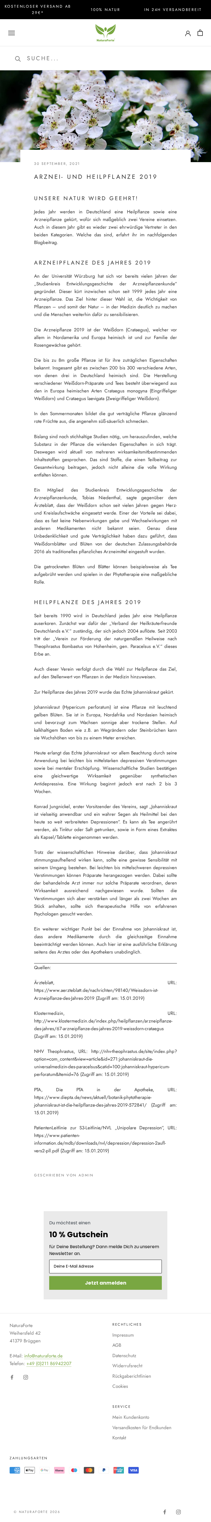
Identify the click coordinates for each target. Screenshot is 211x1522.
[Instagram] (25, 1376)
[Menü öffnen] (11, 32)
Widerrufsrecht (127, 1365)
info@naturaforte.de (43, 1355)
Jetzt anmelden (105, 1282)
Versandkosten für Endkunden (141, 1427)
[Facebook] (12, 1376)
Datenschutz (124, 1355)
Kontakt (119, 1437)
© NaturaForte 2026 (37, 1511)
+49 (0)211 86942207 (48, 1363)
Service (121, 1406)
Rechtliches (127, 1324)
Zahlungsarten (29, 1458)
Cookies (120, 1386)
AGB (116, 1345)
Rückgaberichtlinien (131, 1376)
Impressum (123, 1335)
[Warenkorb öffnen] (200, 33)
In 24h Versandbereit (173, 9)
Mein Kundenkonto (130, 1417)
